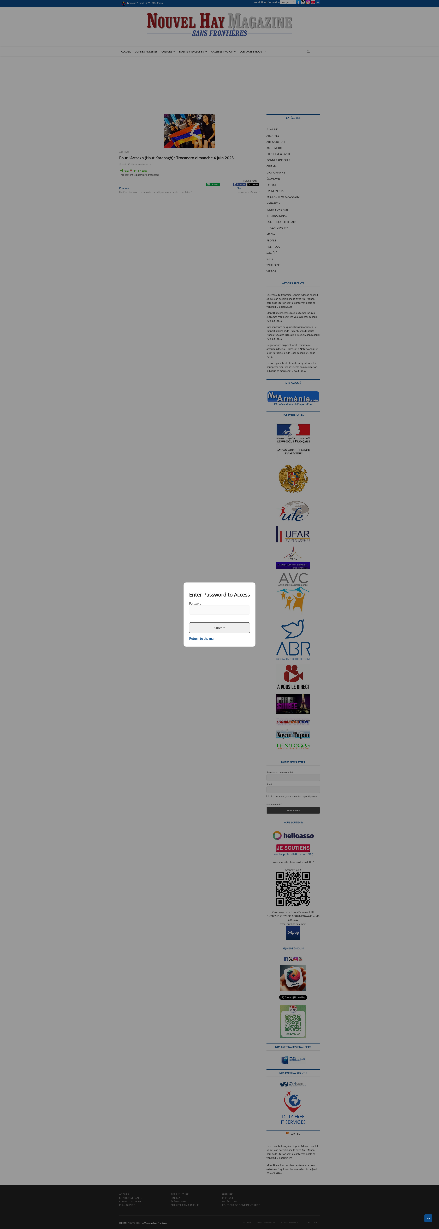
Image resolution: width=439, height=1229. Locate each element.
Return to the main (202, 638)
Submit (219, 628)
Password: (195, 603)
